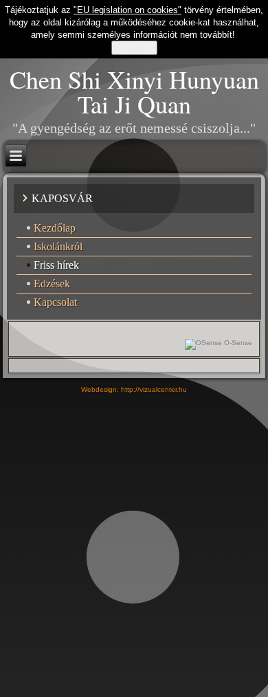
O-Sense (237, 342)
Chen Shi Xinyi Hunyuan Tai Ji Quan (134, 91)
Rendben (134, 48)
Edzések (52, 283)
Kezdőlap (55, 228)
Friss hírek (56, 265)
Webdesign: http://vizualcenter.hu (134, 389)
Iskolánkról (58, 246)
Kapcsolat (55, 302)
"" (127, 10)
